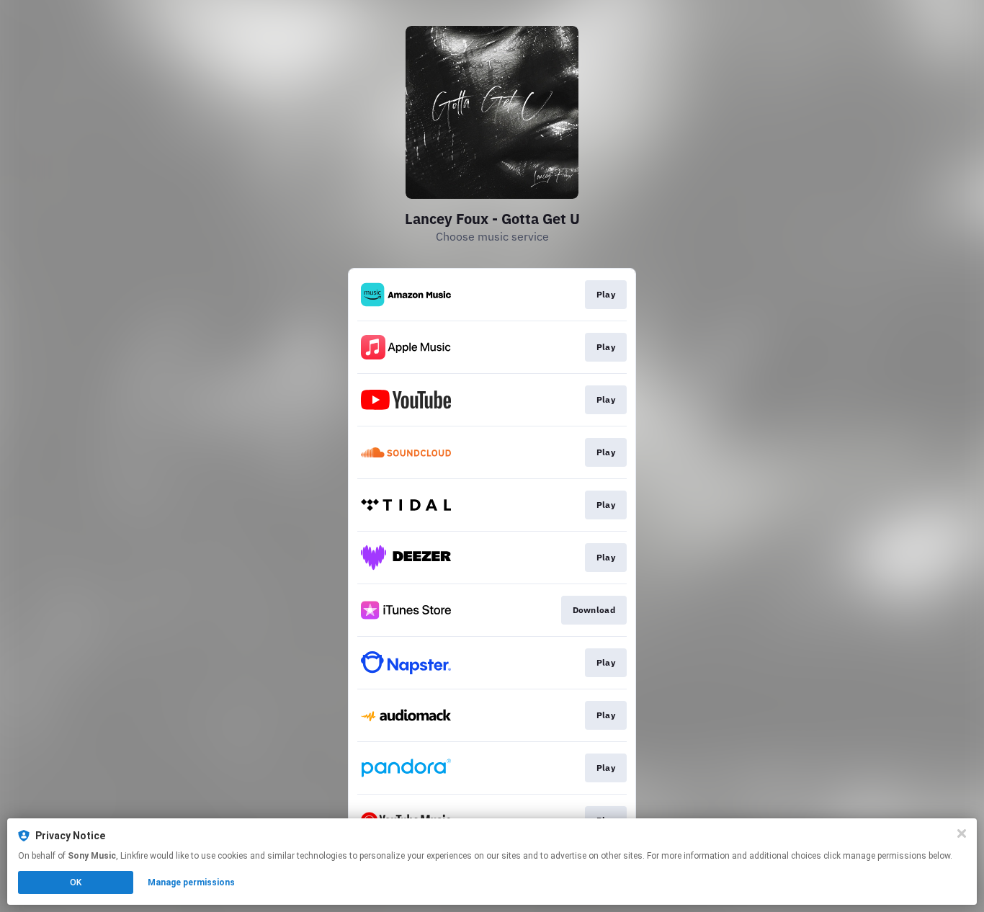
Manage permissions (191, 882)
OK (75, 882)
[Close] (961, 833)
